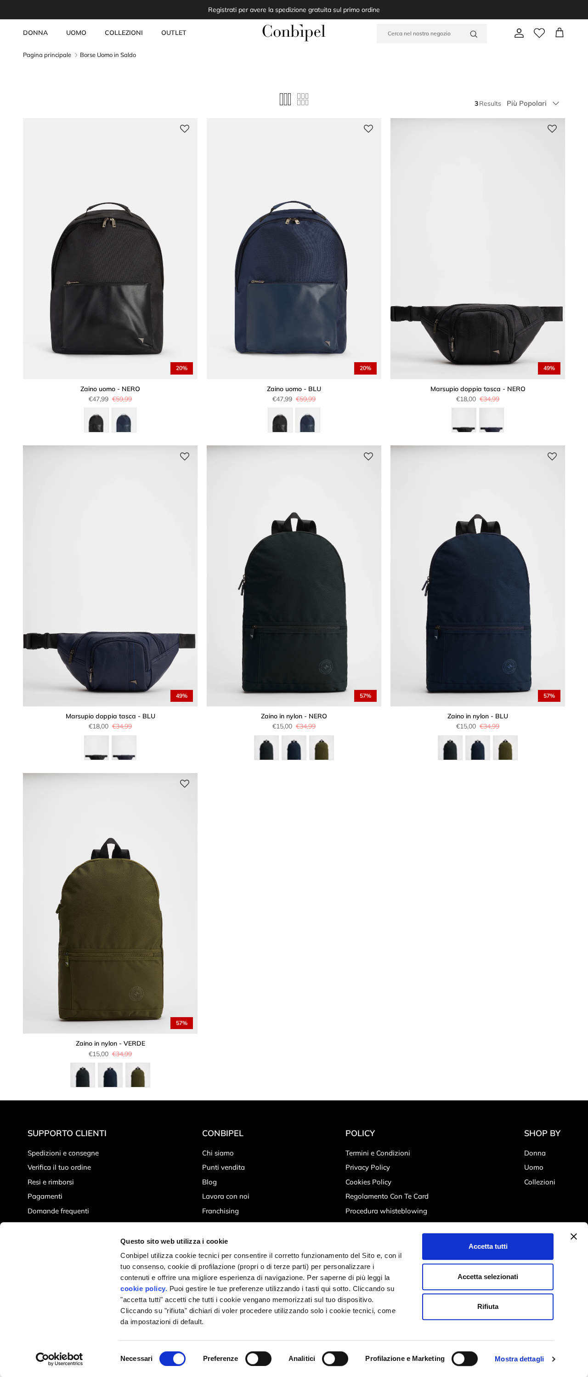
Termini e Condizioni (377, 1153)
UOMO (76, 32)
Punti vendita (223, 1167)
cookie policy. (143, 1288)
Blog (209, 1182)
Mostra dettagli (519, 1359)
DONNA (35, 32)
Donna (535, 1153)
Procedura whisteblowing (386, 1210)
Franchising (220, 1210)
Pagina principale (47, 54)
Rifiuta (487, 1306)
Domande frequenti (58, 1210)
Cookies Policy (368, 1182)
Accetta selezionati (488, 1276)
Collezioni (539, 1182)
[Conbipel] (294, 33)
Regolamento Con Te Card (387, 1196)
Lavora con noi (225, 1196)
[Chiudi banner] (574, 1236)
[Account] (517, 33)
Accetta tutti (488, 1246)
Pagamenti (45, 1196)
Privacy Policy (367, 1167)
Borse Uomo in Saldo (108, 54)
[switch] (258, 1358)
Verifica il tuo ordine (59, 1167)
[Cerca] (473, 33)
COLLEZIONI (124, 32)
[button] (184, 128)
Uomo (533, 1167)
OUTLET (174, 32)
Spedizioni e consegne (63, 1153)
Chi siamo (218, 1153)
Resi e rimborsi (51, 1182)
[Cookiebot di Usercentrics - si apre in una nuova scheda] (59, 1359)
